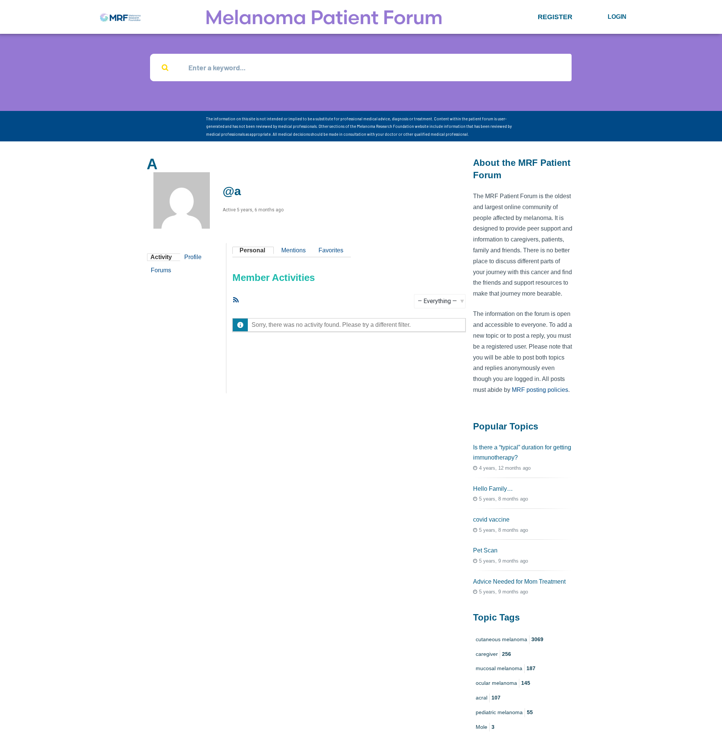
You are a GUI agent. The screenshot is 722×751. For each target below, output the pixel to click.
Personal (252, 250)
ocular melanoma (503, 683)
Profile (193, 257)
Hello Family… (493, 488)
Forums (161, 270)
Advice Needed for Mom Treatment (519, 581)
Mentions (293, 250)
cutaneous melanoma (509, 639)
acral (488, 698)
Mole (485, 727)
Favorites (331, 250)
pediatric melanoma (504, 712)
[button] (555, 17)
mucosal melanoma (505, 668)
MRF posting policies (540, 390)
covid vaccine (491, 519)
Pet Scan (485, 550)
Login (617, 17)
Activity (161, 257)
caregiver (493, 654)
